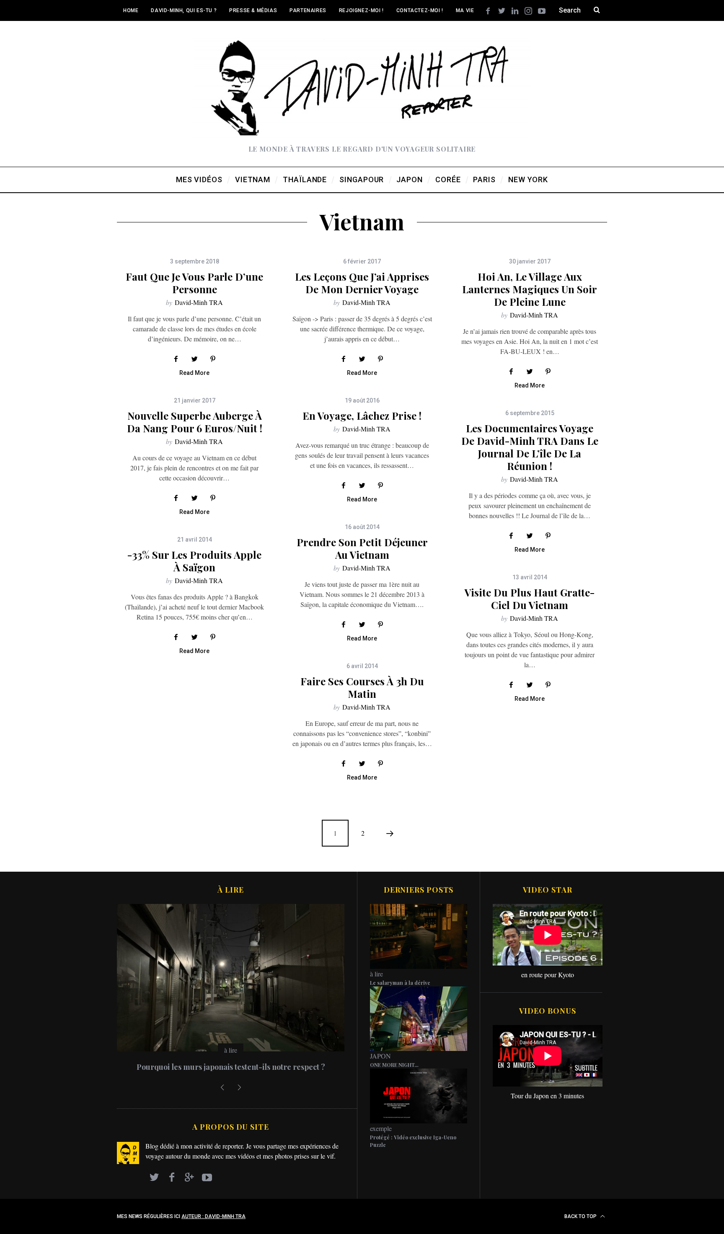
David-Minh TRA (199, 302)
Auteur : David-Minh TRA (213, 1216)
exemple (381, 1128)
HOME (130, 10)
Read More (194, 373)
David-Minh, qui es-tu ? (184, 10)
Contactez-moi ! (419, 10)
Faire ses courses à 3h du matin (362, 687)
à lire (230, 1050)
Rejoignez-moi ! (361, 10)
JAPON (380, 1055)
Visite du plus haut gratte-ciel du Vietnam (530, 599)
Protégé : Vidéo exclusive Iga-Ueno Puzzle (413, 1141)
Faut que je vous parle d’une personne (194, 283)
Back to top (581, 1216)
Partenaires (308, 10)
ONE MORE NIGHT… (394, 1064)
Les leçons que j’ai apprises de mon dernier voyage (362, 283)
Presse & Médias (253, 10)
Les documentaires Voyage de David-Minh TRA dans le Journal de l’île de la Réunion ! (529, 446)
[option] (230, 991)
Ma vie (465, 10)
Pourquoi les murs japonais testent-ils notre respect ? (231, 1067)
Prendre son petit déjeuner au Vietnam (362, 548)
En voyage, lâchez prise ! (362, 415)
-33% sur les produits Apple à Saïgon (194, 561)
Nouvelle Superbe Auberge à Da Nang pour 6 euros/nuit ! (194, 422)
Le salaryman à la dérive (400, 982)
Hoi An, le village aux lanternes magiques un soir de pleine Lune (529, 289)
